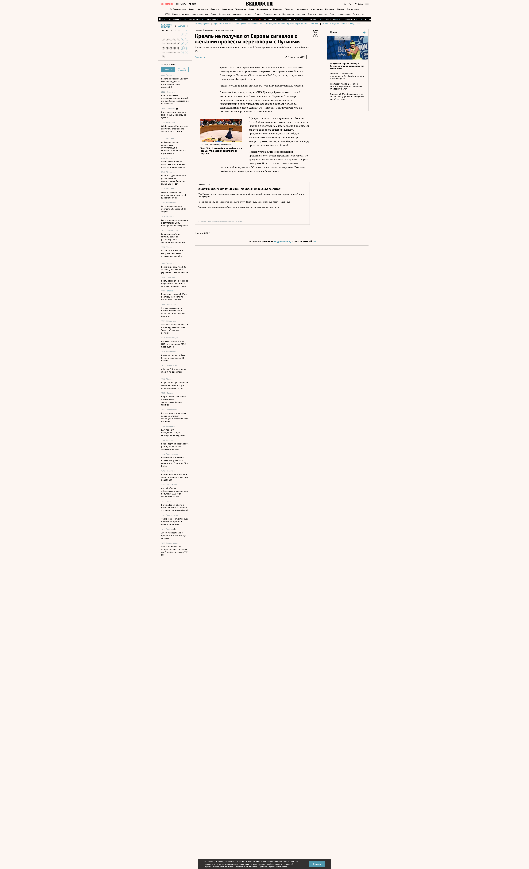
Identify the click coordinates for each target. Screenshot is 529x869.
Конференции (344, 14)
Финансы (214, 9)
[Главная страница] (259, 4)
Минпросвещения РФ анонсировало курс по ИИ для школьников (174, 195)
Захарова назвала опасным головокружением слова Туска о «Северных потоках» (174, 328)
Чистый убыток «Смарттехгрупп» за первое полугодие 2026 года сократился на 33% (174, 492)
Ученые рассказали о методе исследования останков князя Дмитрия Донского (173, 312)
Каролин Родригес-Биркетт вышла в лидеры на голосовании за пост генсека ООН (174, 83)
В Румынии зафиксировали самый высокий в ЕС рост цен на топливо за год (174, 385)
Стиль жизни (316, 9)
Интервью (329, 9)
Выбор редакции (202, 24)
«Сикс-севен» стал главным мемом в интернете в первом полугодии (174, 522)
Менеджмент (303, 9)
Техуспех (312, 14)
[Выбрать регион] (345, 4)
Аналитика (237, 14)
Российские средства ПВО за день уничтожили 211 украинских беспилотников (174, 270)
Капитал (248, 14)
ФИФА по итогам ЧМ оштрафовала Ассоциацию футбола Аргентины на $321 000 (174, 550)
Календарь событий (166, 26)
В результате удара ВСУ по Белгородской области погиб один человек (174, 297)
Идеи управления (200, 14)
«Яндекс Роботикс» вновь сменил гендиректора (173, 370)
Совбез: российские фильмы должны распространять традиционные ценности (173, 238)
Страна (258, 14)
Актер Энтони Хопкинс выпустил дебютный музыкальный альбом (172, 253)
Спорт (332, 14)
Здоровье (323, 14)
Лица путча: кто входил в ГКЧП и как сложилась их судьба (173, 115)
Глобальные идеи (178, 9)
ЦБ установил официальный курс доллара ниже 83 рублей (173, 433)
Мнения (340, 9)
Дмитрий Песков (245, 79)
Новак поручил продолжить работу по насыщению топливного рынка (175, 447)
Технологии (240, 9)
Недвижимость (264, 9)
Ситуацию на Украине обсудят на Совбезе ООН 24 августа (174, 209)
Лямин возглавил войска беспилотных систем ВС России (173, 358)
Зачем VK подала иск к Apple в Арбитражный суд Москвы (173, 536)
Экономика (203, 9)
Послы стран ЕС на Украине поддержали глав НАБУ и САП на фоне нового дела (174, 284)
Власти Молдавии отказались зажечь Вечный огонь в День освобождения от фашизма (175, 99)
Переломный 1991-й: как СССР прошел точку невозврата (238, 24)
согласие (245, 864)
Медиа (251, 9)
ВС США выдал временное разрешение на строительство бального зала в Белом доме (173, 179)
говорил (272, 122)
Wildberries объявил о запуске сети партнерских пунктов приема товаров (174, 164)
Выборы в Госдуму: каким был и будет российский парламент (350, 24)
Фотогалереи (353, 9)
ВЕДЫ (167, 14)
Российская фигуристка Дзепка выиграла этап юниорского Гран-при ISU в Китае (174, 461)
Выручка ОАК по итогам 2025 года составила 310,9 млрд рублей (173, 344)
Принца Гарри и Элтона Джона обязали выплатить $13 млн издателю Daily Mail (174, 508)
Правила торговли (180, 14)
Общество (289, 9)
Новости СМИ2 (202, 233)
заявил (263, 75)
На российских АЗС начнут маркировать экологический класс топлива (174, 400)
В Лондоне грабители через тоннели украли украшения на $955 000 (174, 477)
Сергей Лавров (258, 122)
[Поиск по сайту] (350, 4)
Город (213, 14)
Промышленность (272, 14)
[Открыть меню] (367, 4)
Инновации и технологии (293, 14)
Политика (277, 9)
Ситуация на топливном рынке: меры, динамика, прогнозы (292, 24)
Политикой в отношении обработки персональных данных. (262, 866)
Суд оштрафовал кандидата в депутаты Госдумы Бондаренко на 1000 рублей (174, 223)
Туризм (356, 14)
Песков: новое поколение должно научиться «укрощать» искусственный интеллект (174, 417)
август (181, 26)
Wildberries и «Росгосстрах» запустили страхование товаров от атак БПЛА (174, 129)
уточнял (263, 151)
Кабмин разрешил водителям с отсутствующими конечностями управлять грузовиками (173, 148)
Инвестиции (227, 9)
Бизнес (192, 9)
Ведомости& (224, 14)
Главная (199, 30)
